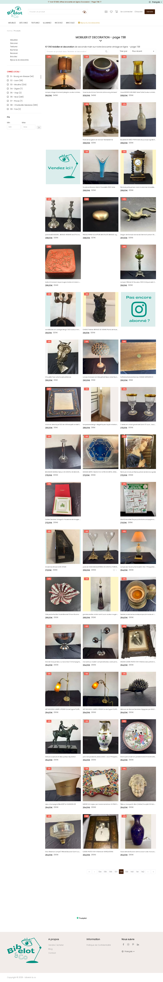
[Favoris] (111, 11)
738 (121, 871)
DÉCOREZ (23, 22)
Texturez (13, 46)
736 (110, 871)
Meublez (14, 40)
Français (156, 2)
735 (105, 871)
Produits (17, 31)
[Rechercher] (84, 11)
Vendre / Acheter (56, 945)
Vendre (150, 11)
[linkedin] (138, 944)
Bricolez (13, 56)
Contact (52, 953)
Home (9, 31)
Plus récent (137, 51)
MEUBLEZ (12, 22)
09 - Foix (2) (15, 109)
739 (126, 871)
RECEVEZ (59, 22)
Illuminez (14, 50)
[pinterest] (133, 944)
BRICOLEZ (70, 22)
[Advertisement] (24, 170)
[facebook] (123, 944)
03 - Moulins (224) (18, 84)
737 (115, 871)
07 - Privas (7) (16, 101)
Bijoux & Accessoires (19, 60)
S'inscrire (138, 11)
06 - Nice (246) (17, 97)
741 (137, 871)
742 (142, 871)
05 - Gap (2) (16, 92)
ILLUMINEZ (47, 22)
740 (132, 871)
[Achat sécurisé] (116, 11)
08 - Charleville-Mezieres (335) (24, 105)
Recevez (14, 53)
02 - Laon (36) (16, 80)
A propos (53, 939)
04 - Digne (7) (16, 88)
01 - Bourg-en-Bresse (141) (22, 76)
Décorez (14, 43)
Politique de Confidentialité (99, 945)
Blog (50, 949)
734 (99, 871)
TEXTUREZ (35, 22)
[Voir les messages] (106, 11)
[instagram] (128, 944)
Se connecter (126, 11)
